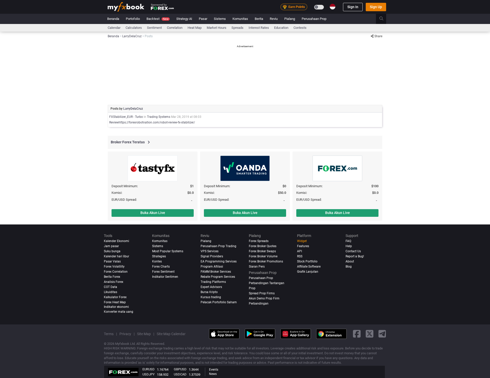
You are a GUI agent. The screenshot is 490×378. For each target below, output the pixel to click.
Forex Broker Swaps (262, 251)
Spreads (237, 28)
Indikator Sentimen (165, 277)
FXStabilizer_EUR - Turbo (126, 117)
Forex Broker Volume (263, 256)
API (299, 251)
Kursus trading (211, 297)
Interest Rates (259, 28)
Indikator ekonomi (116, 307)
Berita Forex (112, 277)
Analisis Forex (113, 282)
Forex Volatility (114, 266)
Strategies (159, 256)
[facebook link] (357, 333)
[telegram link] (382, 333)
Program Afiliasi (212, 266)
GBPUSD (180, 369)
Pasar (203, 19)
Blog (349, 266)
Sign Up (376, 7)
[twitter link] (369, 333)
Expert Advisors (211, 287)
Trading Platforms (213, 282)
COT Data (110, 287)
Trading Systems (158, 117)
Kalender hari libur (116, 256)
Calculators (134, 28)
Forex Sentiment (163, 271)
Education (281, 28)
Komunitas (240, 19)
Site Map (144, 334)
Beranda (113, 19)
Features (303, 246)
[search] (384, 19)
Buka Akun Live (152, 213)
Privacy (125, 334)
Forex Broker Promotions (266, 261)
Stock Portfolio (307, 261)
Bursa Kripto (209, 292)
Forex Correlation (116, 271)
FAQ (348, 241)
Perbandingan (258, 303)
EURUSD (148, 369)
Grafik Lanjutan (307, 271)
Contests (300, 28)
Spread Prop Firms (262, 293)
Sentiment (154, 28)
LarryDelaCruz (133, 108)
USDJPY (148, 374)
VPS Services (209, 251)
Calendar (114, 28)
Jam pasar (111, 246)
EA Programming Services (219, 261)
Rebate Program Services (218, 277)
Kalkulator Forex (115, 297)
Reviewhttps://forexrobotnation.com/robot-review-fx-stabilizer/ (152, 122)
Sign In (352, 7)
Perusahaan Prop (314, 19)
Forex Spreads (258, 241)
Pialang (289, 19)
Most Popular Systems (167, 251)
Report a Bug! (355, 256)
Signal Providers (212, 256)
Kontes (157, 261)
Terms (109, 334)
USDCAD (180, 374)
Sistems (220, 19)
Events (213, 369)
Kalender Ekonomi (116, 241)
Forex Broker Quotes (262, 246)
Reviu (274, 19)
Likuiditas (110, 292)
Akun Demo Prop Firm (264, 298)
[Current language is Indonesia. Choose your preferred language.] (332, 7)
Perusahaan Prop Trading (218, 246)
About (350, 261)
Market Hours (216, 28)
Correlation (174, 28)
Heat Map (195, 28)
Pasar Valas (112, 261)
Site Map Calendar (171, 334)
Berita (259, 19)
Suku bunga (112, 251)
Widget (302, 241)
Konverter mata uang (118, 311)
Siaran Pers (257, 266)
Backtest (157, 19)
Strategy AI (184, 19)
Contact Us (353, 251)
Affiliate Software (309, 266)
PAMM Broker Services (216, 271)
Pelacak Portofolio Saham (219, 302)
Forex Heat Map (115, 302)
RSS (299, 256)
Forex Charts (161, 266)
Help (349, 246)
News (213, 374)
